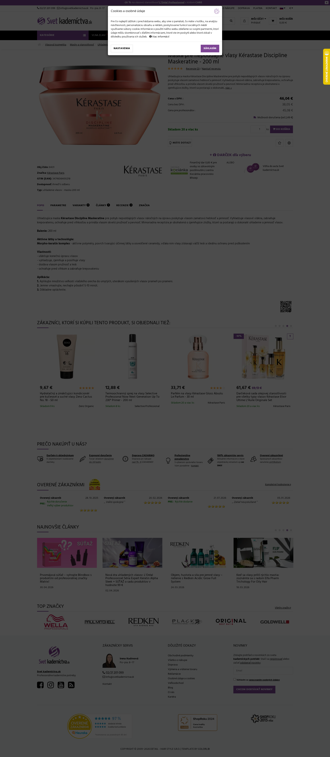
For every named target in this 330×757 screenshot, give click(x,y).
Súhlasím (210, 48)
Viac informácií (160, 37)
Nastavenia (122, 48)
